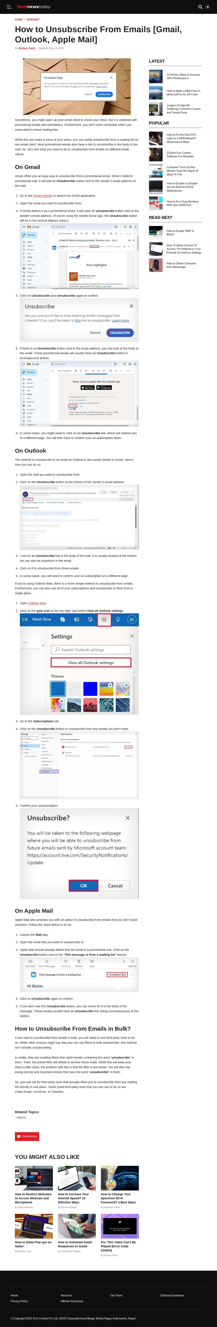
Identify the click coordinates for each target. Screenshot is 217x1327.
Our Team (116, 1295)
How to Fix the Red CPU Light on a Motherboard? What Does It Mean (181, 138)
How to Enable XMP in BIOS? (180, 233)
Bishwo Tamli (27, 48)
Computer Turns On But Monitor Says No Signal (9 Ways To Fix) (182, 171)
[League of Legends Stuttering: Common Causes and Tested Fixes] (156, 109)
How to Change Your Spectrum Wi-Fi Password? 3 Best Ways (118, 1198)
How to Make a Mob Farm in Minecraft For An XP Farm (183, 92)
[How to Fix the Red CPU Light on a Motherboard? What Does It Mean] (156, 138)
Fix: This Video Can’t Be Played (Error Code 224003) (118, 1246)
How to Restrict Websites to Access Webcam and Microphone (33, 1198)
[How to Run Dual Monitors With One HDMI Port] (156, 203)
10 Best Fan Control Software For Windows (180, 154)
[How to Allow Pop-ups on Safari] (34, 1226)
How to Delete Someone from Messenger (181, 265)
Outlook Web (37, 603)
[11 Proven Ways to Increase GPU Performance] (156, 76)
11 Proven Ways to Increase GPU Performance (183, 76)
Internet (33, 19)
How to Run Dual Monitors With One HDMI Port (182, 203)
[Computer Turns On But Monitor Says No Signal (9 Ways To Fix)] (156, 171)
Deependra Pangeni (71, 1251)
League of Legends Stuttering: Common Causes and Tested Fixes (184, 109)
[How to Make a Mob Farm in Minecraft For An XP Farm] (156, 92)
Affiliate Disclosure (72, 1301)
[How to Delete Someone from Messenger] (156, 265)
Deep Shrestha (25, 1207)
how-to (21, 1117)
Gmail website (42, 195)
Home (19, 19)
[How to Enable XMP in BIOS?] (156, 233)
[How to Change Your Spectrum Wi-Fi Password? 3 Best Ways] (120, 1178)
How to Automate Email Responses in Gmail (75, 1244)
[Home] (34, 7)
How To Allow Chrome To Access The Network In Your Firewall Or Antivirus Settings (184, 249)
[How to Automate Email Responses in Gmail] (77, 1226)
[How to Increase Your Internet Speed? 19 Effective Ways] (77, 1178)
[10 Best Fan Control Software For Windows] (156, 154)
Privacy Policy (19, 1301)
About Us (66, 1295)
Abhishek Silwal (112, 1207)
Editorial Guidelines (172, 1295)
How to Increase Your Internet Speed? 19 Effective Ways (73, 1198)
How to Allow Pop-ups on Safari (33, 1244)
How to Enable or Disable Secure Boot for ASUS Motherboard (182, 187)
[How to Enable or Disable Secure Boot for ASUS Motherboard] (156, 187)
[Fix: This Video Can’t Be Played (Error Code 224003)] (120, 1226)
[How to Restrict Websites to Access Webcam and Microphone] (34, 1178)
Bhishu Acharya (69, 1207)
